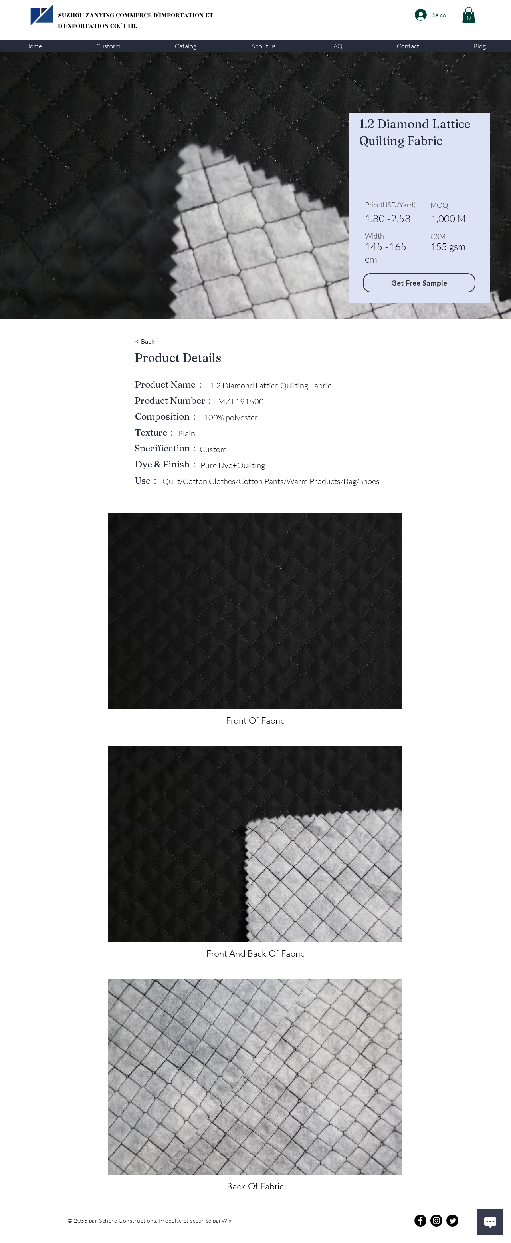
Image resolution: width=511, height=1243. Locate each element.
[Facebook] (420, 1221)
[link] (468, 15)
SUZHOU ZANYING (87, 15)
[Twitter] (452, 1221)
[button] (108, 46)
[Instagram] (436, 1221)
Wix (227, 1220)
